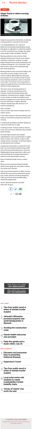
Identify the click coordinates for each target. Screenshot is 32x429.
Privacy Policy (25, 421)
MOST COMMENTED (6, 348)
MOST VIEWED (4, 303)
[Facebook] (11, 189)
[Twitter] (16, 189)
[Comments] (20, 189)
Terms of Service (17, 421)
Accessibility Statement (16, 423)
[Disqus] (16, 217)
